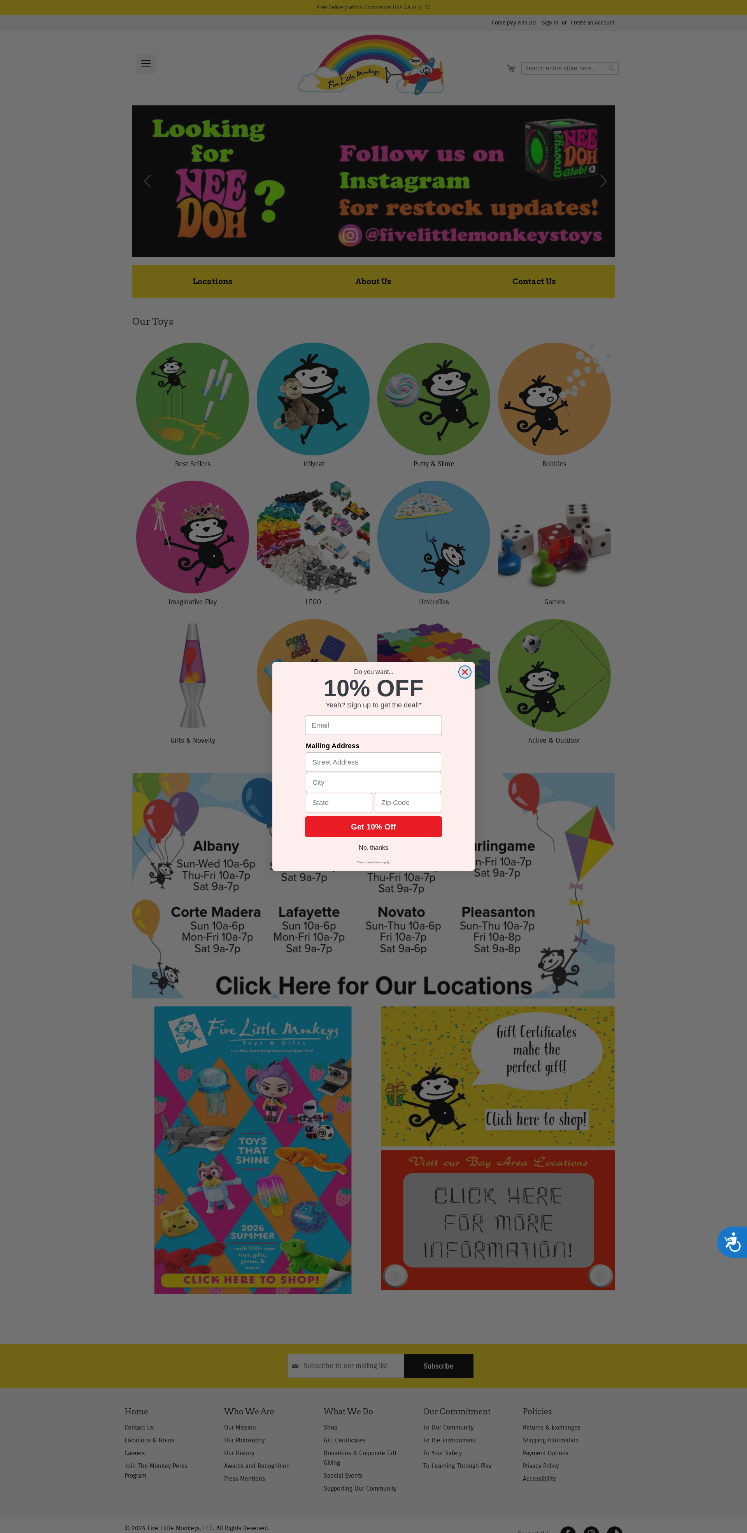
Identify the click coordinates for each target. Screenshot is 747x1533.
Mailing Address (332, 746)
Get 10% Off (373, 826)
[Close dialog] (465, 672)
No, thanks (373, 847)
